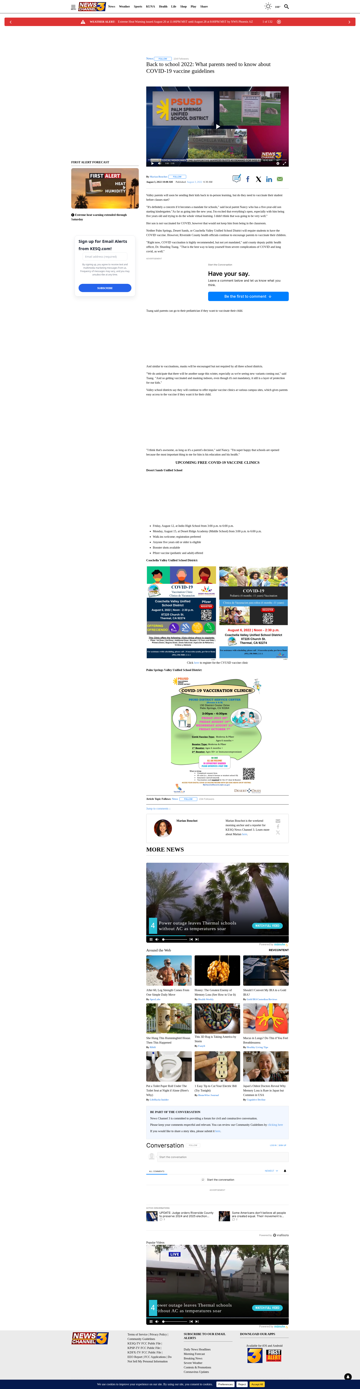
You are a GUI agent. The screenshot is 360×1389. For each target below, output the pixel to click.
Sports (138, 6)
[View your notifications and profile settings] (285, 1171)
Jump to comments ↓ (158, 808)
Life (173, 6)
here (196, 662)
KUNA (150, 6)
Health (163, 6)
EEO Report (135, 1356)
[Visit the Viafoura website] (281, 1235)
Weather (124, 6)
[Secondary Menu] (76, 6)
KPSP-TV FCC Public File (144, 1347)
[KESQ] (92, 6)
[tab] (156, 1171)
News (111, 6)
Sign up (282, 1145)
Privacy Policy (158, 1334)
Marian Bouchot (158, 176)
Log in (273, 1145)
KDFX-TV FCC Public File (144, 1352)
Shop (183, 6)
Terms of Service (138, 1334)
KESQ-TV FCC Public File (144, 1343)
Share (204, 6)
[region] (217, 1190)
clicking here (275, 1124)
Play (193, 6)
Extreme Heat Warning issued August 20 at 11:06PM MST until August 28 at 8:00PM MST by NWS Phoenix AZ (185, 21)
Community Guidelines (141, 1339)
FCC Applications (155, 1356)
